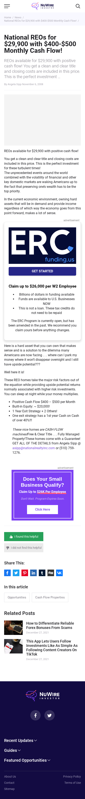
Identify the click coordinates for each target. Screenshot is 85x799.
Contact (9, 782)
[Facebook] (35, 715)
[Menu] (7, 6)
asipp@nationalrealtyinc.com (33, 448)
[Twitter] (49, 715)
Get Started (42, 271)
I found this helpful (26, 536)
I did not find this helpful (26, 547)
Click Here (42, 509)
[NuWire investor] (42, 6)
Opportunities (17, 597)
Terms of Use (72, 782)
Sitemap (9, 789)
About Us (10, 776)
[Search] (78, 6)
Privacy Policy (72, 776)
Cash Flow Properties (50, 597)
